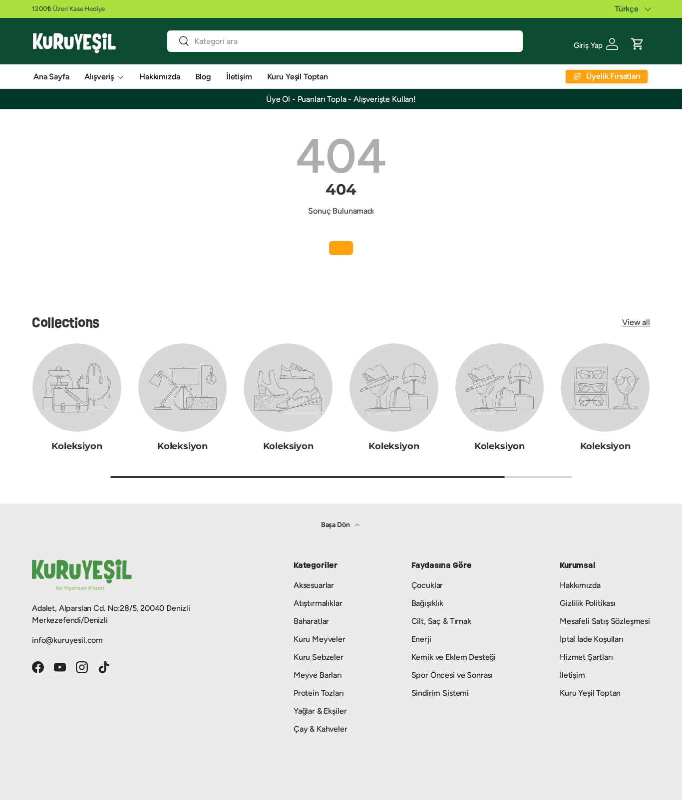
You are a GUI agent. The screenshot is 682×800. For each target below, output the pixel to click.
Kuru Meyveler (319, 639)
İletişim (239, 76)
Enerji (421, 639)
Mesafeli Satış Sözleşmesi (605, 621)
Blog (203, 76)
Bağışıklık (427, 603)
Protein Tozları (319, 693)
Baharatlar (311, 621)
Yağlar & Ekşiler (320, 711)
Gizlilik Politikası (588, 603)
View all (636, 322)
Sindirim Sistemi (440, 693)
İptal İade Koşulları (592, 639)
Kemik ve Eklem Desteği (453, 657)
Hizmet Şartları (586, 657)
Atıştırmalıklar (318, 603)
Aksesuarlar (314, 585)
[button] (637, 43)
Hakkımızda (159, 76)
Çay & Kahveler (320, 729)
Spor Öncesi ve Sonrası (452, 675)
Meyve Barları (318, 675)
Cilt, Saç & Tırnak (441, 621)
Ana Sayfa (51, 76)
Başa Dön (336, 525)
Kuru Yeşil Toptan (297, 76)
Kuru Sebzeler (318, 657)
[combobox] (345, 41)
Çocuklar (427, 585)
